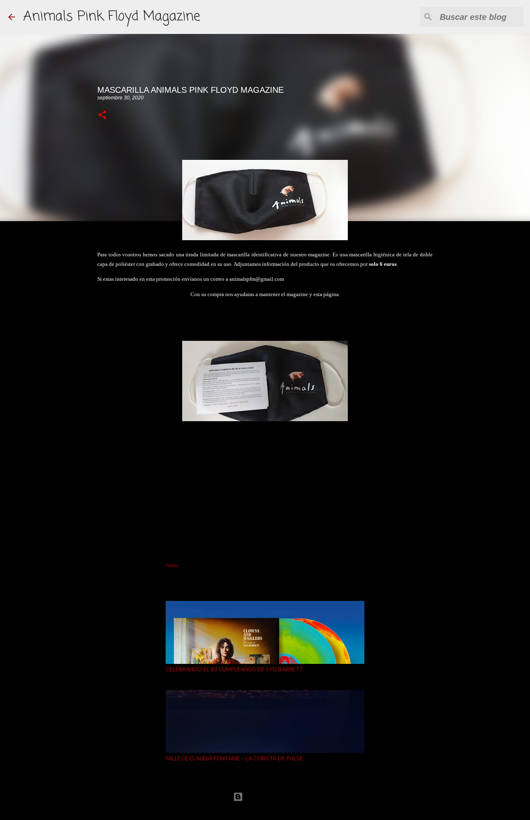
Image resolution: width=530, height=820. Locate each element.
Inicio (172, 565)
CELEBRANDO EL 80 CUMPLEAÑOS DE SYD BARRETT (234, 669)
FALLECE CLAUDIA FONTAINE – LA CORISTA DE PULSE (234, 758)
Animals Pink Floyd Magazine (111, 17)
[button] (102, 115)
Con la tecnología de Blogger (270, 796)
